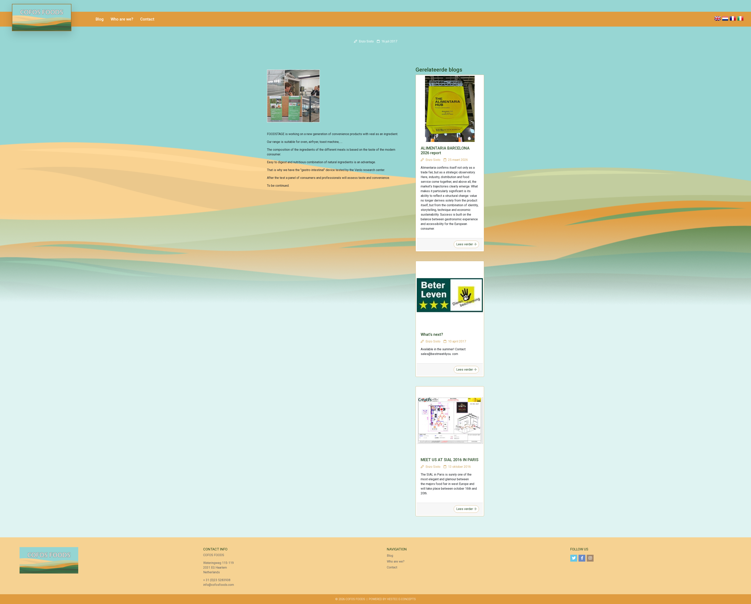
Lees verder (465, 244)
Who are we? (122, 19)
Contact (147, 19)
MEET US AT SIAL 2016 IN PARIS (449, 459)
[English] (717, 19)
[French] (733, 19)
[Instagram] (590, 558)
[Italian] (740, 19)
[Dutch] (725, 19)
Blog (100, 19)
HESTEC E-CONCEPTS (401, 599)
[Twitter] (573, 558)
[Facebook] (582, 558)
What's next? (432, 334)
